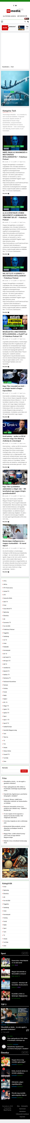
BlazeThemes (7, 1110)
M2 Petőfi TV (7, 657)
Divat (4, 605)
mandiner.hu (6, 667)
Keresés (5, 768)
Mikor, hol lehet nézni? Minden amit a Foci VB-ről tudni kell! (20, 996)
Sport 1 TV (6, 719)
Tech (12, 92)
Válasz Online (7, 751)
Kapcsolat (22, 1116)
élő (4, 619)
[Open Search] (25, 21)
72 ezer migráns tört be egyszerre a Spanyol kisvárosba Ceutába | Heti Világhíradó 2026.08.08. (13, 815)
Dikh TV (5, 601)
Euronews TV (7, 622)
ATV (4, 595)
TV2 (4, 744)
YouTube (5, 758)
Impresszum (22, 1109)
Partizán (5, 685)
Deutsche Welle (7, 598)
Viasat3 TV (6, 754)
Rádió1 (5, 699)
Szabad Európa (7, 726)
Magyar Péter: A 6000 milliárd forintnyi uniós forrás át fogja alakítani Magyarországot (14, 835)
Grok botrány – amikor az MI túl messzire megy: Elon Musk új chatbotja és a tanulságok (14, 438)
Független (6, 633)
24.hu (4, 581)
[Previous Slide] (23, 953)
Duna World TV (7, 608)
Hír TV (5, 640)
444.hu (5, 584)
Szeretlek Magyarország (10, 730)
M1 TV (5, 654)
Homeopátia (24, 1106)
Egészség (7, 92)
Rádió (5, 695)
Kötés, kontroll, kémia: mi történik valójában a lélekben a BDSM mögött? (20, 1062)
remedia (7, 103)
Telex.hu (5, 737)
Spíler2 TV (6, 713)
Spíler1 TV (6, 709)
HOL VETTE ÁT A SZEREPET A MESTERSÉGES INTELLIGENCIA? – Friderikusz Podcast (14, 276)
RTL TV (5, 702)
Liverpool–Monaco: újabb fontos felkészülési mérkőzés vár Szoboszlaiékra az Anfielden (15, 801)
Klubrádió (6, 647)
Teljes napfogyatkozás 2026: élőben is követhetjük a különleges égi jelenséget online (15, 788)
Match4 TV (6, 671)
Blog (18, 1106)
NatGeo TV (6, 674)
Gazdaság (6, 636)
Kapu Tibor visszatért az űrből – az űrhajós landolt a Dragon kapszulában (14, 388)
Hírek (4, 643)
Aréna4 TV (6, 591)
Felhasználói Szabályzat (22, 1114)
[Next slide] (26, 953)
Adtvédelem (22, 1111)
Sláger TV (6, 706)
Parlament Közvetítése (9, 681)
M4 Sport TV (6, 660)
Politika (5, 688)
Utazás (5, 747)
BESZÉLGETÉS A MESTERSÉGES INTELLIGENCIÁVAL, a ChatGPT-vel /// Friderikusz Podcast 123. (15, 334)
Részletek (5, 193)
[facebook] (14, 6)
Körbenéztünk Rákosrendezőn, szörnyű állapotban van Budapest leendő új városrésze (14, 828)
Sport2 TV (6, 723)
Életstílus (6, 615)
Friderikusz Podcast (8, 629)
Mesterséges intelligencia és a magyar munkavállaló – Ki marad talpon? (14, 543)
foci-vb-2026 (6, 626)
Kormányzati (6, 650)
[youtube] (16, 6)
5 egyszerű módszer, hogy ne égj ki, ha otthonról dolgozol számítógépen (20, 1095)
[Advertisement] (15, 50)
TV (4, 740)
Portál (5, 692)
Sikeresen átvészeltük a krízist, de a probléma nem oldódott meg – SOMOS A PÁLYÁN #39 (15, 808)
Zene (4, 761)
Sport (4, 716)
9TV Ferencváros (8, 588)
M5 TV (5, 664)
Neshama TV (7, 678)
